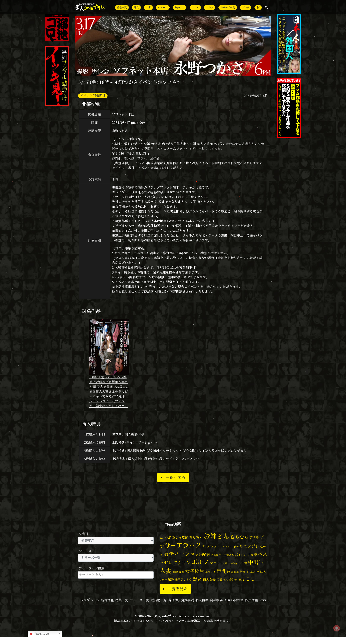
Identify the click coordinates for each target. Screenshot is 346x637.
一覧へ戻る (175, 477)
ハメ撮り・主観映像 (222, 555)
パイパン (240, 555)
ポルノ (209, 7)
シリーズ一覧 (227, 7)
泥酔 (171, 579)
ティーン (163, 7)
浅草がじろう (183, 579)
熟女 (136, 7)
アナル (254, 537)
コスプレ (251, 546)
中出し (256, 562)
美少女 (233, 579)
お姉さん (179, 7)
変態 (181, 572)
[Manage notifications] (336, 628)
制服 (175, 572)
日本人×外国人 (256, 572)
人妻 (148, 7)
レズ (224, 563)
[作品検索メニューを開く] (266, 7)
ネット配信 (200, 554)
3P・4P (165, 537)
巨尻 (230, 572)
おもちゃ (196, 537)
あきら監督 (180, 537)
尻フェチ (210, 572)
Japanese (41, 633)
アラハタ (189, 545)
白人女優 (209, 579)
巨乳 (221, 571)
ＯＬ (250, 579)
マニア (195, 7)
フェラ (252, 554)
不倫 (243, 563)
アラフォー (212, 546)
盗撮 (219, 580)
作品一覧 (122, 7)
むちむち (239, 537)
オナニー (227, 546)
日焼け (163, 579)
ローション (233, 563)
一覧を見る (178, 589)
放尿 (243, 572)
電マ (242, 579)
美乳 (225, 579)
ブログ (245, 7)
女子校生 (194, 571)
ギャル (238, 546)
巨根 (236, 572)
